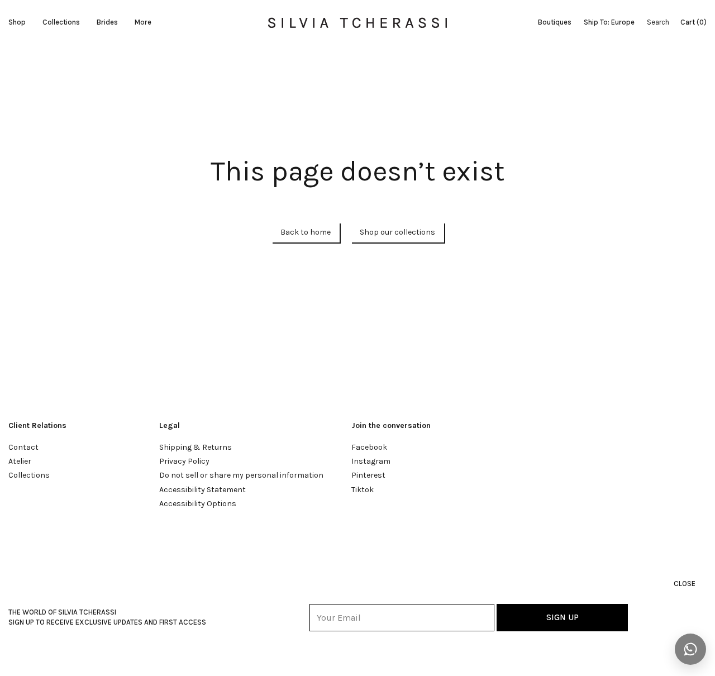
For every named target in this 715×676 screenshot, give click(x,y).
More (143, 22)
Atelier (19, 461)
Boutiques (554, 22)
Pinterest (368, 475)
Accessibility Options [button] (197, 503)
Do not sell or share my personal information (241, 475)
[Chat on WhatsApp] (690, 649)
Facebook (369, 447)
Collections (61, 22)
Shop (17, 22)
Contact (23, 447)
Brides (107, 22)
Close (684, 583)
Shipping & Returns (195, 447)
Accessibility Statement (202, 489)
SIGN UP (562, 617)
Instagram (370, 461)
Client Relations (37, 425)
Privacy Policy (184, 461)
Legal (169, 425)
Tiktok (362, 489)
